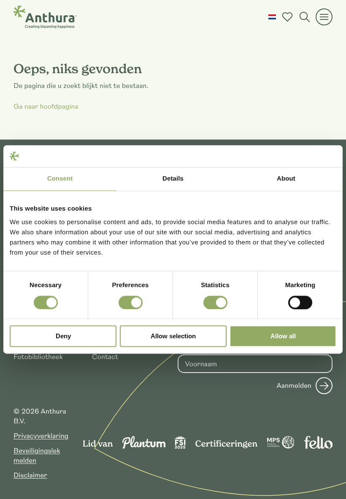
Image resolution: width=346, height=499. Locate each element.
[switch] (131, 302)
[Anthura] (45, 16)
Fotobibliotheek (38, 357)
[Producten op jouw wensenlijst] (287, 17)
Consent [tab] (60, 179)
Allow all (283, 336)
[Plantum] (143, 446)
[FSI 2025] (180, 446)
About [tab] (286, 179)
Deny (63, 336)
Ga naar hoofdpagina (46, 106)
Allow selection (173, 336)
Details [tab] (173, 179)
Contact (105, 357)
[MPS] (281, 446)
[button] (272, 17)
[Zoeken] (304, 17)
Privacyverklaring (41, 436)
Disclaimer (30, 475)
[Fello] (318, 446)
